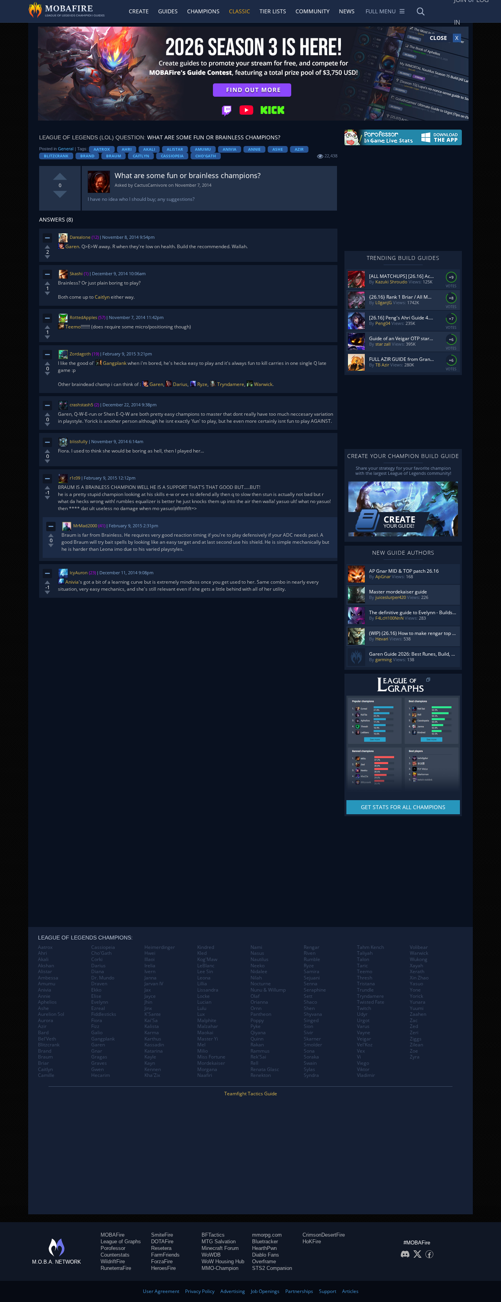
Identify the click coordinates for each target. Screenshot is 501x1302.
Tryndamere (230, 384)
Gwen (97, 1069)
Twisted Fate (370, 1002)
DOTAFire (162, 1241)
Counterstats (115, 1255)
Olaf (255, 996)
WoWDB (211, 1255)
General (66, 148)
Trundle (365, 990)
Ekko (96, 990)
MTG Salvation (219, 1241)
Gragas (99, 1057)
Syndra (311, 1075)
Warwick (262, 384)
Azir (299, 149)
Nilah (256, 978)
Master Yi (207, 1039)
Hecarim (100, 1075)
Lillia (202, 984)
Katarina (153, 1051)
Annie (254, 149)
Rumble (312, 959)
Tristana (366, 984)
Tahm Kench (370, 947)
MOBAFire (112, 1235)
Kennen (152, 1069)
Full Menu (381, 11)
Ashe (277, 149)
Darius (179, 384)
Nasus (257, 953)
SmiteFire (162, 1235)
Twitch (364, 1008)
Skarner (312, 1039)
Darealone (80, 237)
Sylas (309, 1069)
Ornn (255, 1008)
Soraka (311, 1057)
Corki (97, 959)
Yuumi (417, 1008)
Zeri (414, 1033)
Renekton (260, 1075)
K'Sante (152, 1014)
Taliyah (365, 953)
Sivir (308, 1033)
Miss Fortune (211, 1057)
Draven (99, 984)
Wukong (418, 959)
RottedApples (83, 317)
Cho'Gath (205, 156)
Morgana (207, 1069)
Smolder (313, 1045)
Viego (363, 1063)
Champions (203, 11)
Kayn (149, 1063)
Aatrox (102, 149)
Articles (350, 1291)
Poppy (257, 1020)
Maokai (205, 1033)
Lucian (204, 1002)
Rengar (311, 947)
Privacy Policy (199, 1291)
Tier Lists (273, 11)
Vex (361, 1051)
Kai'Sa (151, 1020)
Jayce (150, 996)
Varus (363, 1026)
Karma (151, 1033)
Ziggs (416, 1039)
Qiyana (258, 1033)
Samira (311, 971)
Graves (99, 1063)
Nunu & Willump (268, 990)
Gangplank (114, 363)
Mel (201, 1045)
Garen (71, 246)
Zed (414, 1026)
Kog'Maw (207, 959)
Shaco (310, 1002)
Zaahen (418, 1014)
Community (313, 11)
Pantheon (260, 1014)
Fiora (96, 1020)
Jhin (148, 1002)
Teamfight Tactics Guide (250, 1093)
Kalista (151, 1026)
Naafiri (204, 1075)
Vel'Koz (365, 1045)
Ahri (127, 149)
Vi (359, 1057)
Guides (168, 11)
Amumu (203, 149)
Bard (43, 1033)
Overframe (264, 1261)
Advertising (232, 1291)
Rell (254, 1063)
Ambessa (48, 978)
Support (327, 1291)
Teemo (72, 326)
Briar (43, 1063)
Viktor (363, 1069)
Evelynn (99, 1002)
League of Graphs (121, 1241)
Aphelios (47, 1002)
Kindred (205, 947)
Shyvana (313, 1014)
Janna (150, 978)
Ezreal (98, 1008)
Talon (363, 959)
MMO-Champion (220, 1268)
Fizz (95, 1026)
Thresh (364, 978)
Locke (203, 996)
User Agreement (161, 1291)
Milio (202, 1051)
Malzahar (207, 1026)
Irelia (149, 966)
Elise (96, 996)
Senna (310, 984)
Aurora (45, 1020)
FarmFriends (165, 1255)
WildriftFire (113, 1261)
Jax (147, 990)
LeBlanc (205, 966)
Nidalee (258, 971)
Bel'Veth (47, 1039)
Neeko (257, 966)
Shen (309, 1008)
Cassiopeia (172, 156)
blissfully (79, 441)
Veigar (364, 1039)
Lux (201, 1014)
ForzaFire (162, 1261)
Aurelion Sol (51, 1014)
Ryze (201, 384)
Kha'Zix (152, 1075)
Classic (239, 11)
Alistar (175, 149)
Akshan (46, 966)
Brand (87, 156)
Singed (311, 1020)
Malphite (206, 1020)
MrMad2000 (85, 525)
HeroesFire (163, 1268)
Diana (97, 971)
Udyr (362, 1014)
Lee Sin (205, 971)
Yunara (417, 1002)
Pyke (255, 1026)
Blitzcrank (56, 156)
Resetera (161, 1248)
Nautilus (259, 959)
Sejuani (312, 978)
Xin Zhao (419, 978)
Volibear (419, 947)
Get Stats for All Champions (403, 807)
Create (139, 11)
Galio (97, 1033)
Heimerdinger (159, 947)
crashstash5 (81, 405)
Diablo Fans (265, 1255)
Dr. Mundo (102, 978)
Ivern (149, 971)
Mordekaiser (211, 1063)
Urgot (363, 1020)
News (347, 11)
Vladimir (366, 1075)
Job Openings (265, 1291)
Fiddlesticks (103, 1014)
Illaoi (149, 959)
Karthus (152, 1039)
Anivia (229, 149)
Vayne (363, 1033)
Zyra (415, 1057)
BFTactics (213, 1235)
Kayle (150, 1057)
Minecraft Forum (220, 1248)
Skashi (76, 273)
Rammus (260, 1051)
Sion (308, 1026)
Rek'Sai (258, 1057)
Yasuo (416, 984)
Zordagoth (80, 354)
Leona (204, 978)
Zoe (414, 1051)
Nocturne (260, 984)
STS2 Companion (272, 1268)
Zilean (416, 1045)
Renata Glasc (264, 1069)
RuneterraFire (116, 1268)
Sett (308, 996)
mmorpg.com (267, 1235)
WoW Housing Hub (223, 1261)
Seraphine (315, 990)
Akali (149, 149)
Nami (256, 947)
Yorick (416, 996)
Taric (362, 966)
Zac (414, 1020)
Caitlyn (141, 156)
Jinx (148, 1008)
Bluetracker (265, 1241)
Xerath (417, 971)
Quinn (256, 1039)
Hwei (149, 953)
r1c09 (75, 478)
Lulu (201, 1008)
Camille (46, 1075)
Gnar (96, 1051)
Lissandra (207, 990)
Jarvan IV (153, 984)
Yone (415, 990)
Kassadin (154, 1045)
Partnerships (299, 1291)
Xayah (416, 966)
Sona (309, 1051)
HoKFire (312, 1241)
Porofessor (113, 1248)
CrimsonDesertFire (324, 1235)
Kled (202, 953)
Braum (113, 156)
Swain (310, 1063)
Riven (309, 953)
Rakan (257, 1045)
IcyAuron (79, 572)
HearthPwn (264, 1248)
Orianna (259, 1002)
